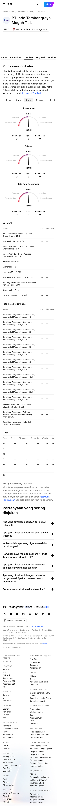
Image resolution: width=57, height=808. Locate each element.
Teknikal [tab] (28, 57)
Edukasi (6, 782)
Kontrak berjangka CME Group (40, 694)
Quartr (44, 644)
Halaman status (36, 766)
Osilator (7, 223)
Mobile (5, 745)
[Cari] (38, 4)
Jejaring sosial (9, 756)
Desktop (6, 748)
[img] (44, 29)
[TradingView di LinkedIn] (30, 614)
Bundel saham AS (37, 701)
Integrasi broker (36, 797)
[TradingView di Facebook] (11, 614)
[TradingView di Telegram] (36, 614)
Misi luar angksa (36, 712)
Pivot (5, 432)
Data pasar (34, 665)
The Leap (34, 685)
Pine (4, 687)
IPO (4, 717)
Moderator (7, 771)
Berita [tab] (4, 57)
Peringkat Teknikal (31, 93)
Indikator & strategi (11, 793)
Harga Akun (35, 662)
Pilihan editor (8, 785)
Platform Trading (37, 786)
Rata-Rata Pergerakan (14, 303)
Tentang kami (35, 709)
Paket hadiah (35, 668)
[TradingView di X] (4, 614)
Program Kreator (10, 765)
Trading (6, 779)
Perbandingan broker (39, 682)
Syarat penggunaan (38, 746)
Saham (6, 669)
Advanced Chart (37, 783)
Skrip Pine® (8, 737)
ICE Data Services (36, 626)
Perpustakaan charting (39, 777)
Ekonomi (6, 709)
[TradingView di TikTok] (43, 614)
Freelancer (7, 799)
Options (6, 731)
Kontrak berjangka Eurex (40, 698)
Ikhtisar (33, 676)
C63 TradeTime (36, 737)
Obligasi (6, 675)
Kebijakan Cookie (37, 754)
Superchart (7, 661)
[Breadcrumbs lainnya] (12, 12)
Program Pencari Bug (39, 763)
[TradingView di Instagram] (23, 614)
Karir (32, 721)
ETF (4, 672)
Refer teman (8, 762)
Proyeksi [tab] (40, 57)
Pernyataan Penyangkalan (41, 748)
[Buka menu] (3, 4)
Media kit (34, 723)
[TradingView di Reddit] (49, 614)
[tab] (8, 100)
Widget (33, 774)
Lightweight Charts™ (38, 780)
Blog (31, 715)
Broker (32, 679)
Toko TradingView (37, 732)
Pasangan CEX (9, 681)
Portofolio (7, 726)
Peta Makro (8, 734)
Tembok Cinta (9, 759)
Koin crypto (7, 678)
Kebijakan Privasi (37, 751)
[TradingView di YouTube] (17, 614)
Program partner (37, 800)
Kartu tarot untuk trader (40, 735)
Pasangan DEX (9, 684)
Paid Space (8, 802)
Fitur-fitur (34, 659)
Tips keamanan (36, 760)
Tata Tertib (7, 768)
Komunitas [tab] (15, 57)
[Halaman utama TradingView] (10, 4)
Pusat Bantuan (36, 718)
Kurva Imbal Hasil (10, 728)
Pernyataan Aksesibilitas (40, 757)
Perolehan (7, 712)
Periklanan (34, 794)
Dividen (6, 715)
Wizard (6, 796)
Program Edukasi (37, 802)
